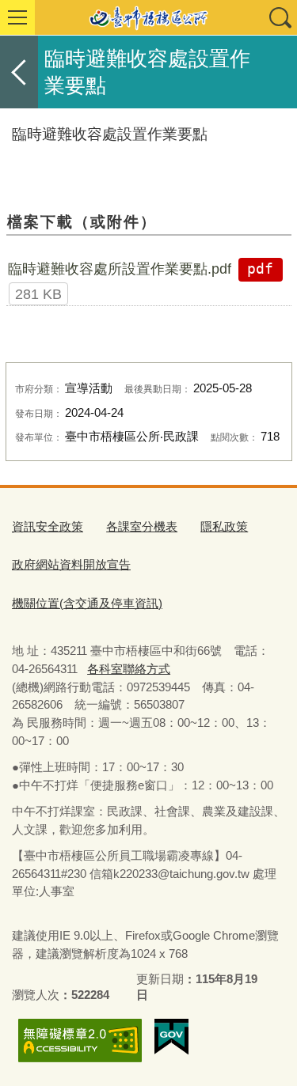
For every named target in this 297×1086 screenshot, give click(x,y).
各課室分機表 (141, 526)
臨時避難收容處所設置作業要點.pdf (119, 269)
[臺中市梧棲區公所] (148, 17)
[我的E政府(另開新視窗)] (171, 1037)
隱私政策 (224, 526)
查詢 (279, 17)
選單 (17, 17)
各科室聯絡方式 (128, 668)
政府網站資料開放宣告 (71, 564)
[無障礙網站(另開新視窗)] (80, 1040)
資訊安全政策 (47, 526)
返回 (19, 72)
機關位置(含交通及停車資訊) (87, 603)
